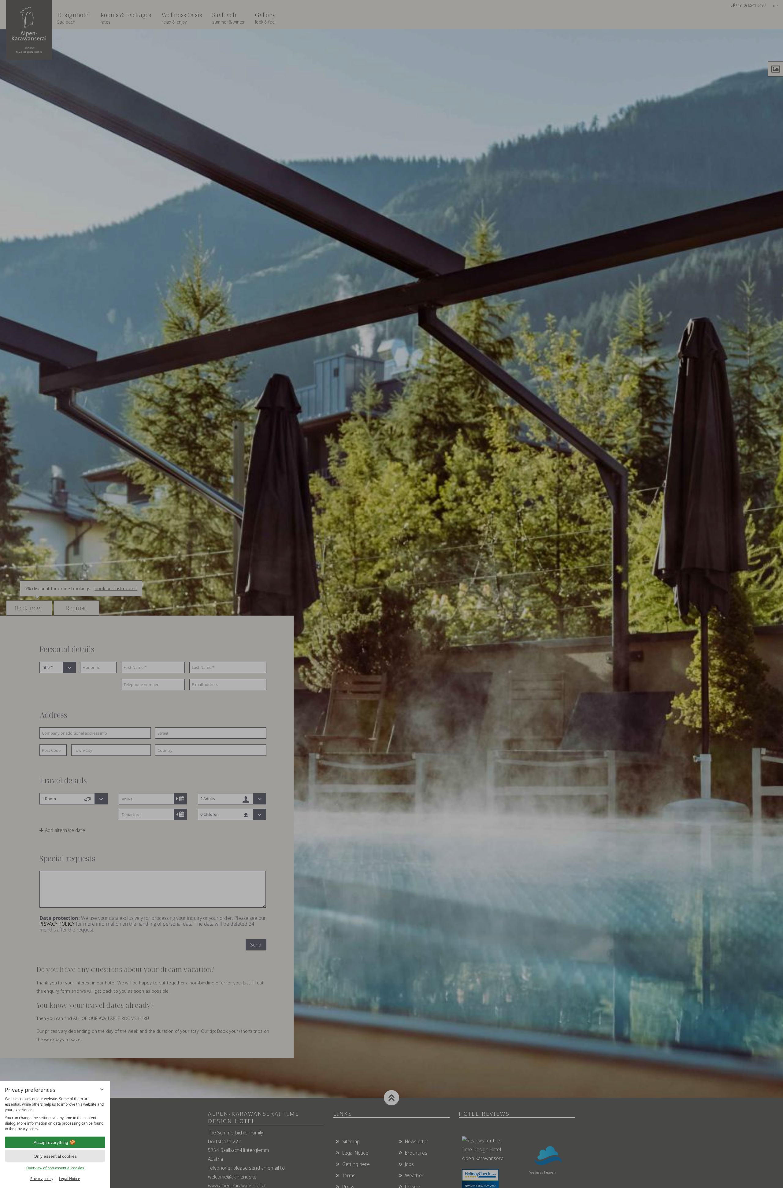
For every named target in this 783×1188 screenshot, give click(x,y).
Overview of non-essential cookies (55, 1168)
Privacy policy (41, 1178)
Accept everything (51, 1142)
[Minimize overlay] (102, 1089)
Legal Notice (69, 1178)
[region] (55, 1114)
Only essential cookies (55, 1156)
